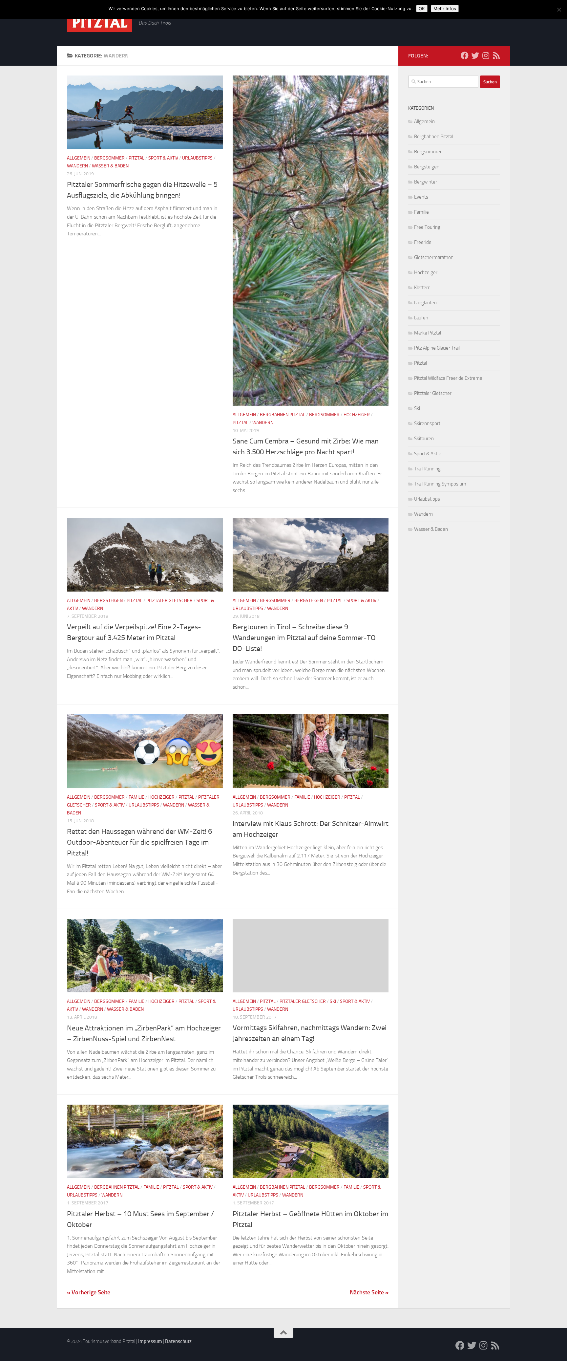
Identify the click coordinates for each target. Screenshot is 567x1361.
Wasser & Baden (110, 166)
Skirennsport (427, 423)
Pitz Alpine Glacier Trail (437, 348)
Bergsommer (109, 158)
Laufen (421, 318)
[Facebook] (465, 55)
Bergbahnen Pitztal (282, 415)
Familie (136, 797)
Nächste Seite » (369, 1292)
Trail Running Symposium (440, 484)
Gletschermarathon (433, 257)
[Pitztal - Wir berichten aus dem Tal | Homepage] (99, 22)
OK (422, 8)
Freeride (422, 242)
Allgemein (78, 158)
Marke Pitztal (427, 333)
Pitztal (136, 158)
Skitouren (424, 439)
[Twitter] (475, 55)
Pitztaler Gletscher (169, 600)
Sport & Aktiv (163, 158)
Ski (333, 1001)
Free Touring (427, 227)
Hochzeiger (357, 415)
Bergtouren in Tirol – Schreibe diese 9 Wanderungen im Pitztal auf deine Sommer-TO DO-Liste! (304, 638)
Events (421, 197)
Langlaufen (425, 303)
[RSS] (496, 55)
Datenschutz (178, 1341)
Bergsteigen (108, 600)
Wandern (77, 166)
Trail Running (427, 469)
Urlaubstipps (197, 158)
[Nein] (559, 9)
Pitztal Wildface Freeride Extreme (448, 378)
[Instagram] (486, 55)
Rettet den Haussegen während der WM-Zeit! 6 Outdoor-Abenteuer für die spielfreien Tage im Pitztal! (139, 842)
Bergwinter (425, 182)
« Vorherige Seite (88, 1292)
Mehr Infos (444, 8)
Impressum (150, 1341)
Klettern (422, 288)
